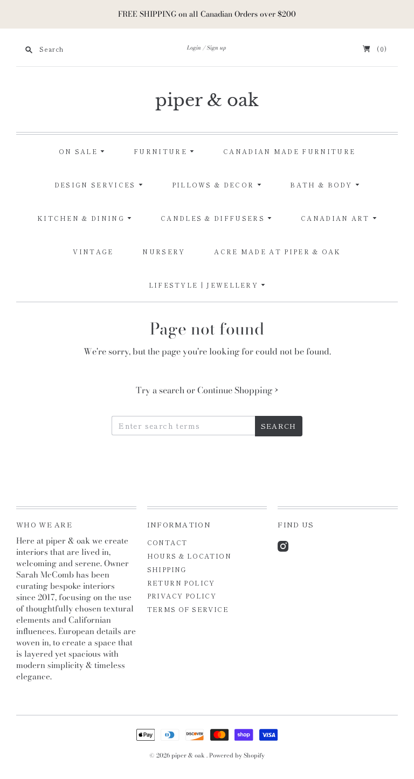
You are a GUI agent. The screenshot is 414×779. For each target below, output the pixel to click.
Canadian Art (336, 218)
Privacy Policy (182, 595)
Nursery (163, 251)
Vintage (93, 251)
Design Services (96, 184)
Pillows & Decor (214, 184)
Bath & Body (322, 184)
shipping (167, 569)
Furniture (162, 151)
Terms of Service (188, 609)
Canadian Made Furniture (289, 151)
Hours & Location (189, 555)
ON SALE (79, 151)
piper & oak (207, 100)
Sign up (216, 48)
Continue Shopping (237, 390)
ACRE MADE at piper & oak (277, 251)
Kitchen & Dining (82, 218)
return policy (181, 582)
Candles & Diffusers (214, 218)
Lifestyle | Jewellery (205, 285)
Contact (167, 542)
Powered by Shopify (237, 755)
